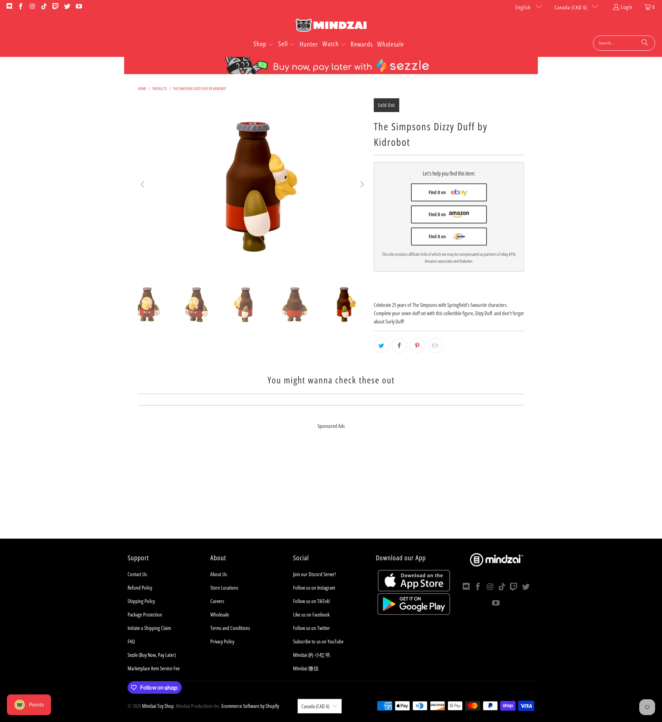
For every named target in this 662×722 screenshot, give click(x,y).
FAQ (131, 641)
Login (627, 6)
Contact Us (137, 574)
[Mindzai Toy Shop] (331, 26)
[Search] (644, 43)
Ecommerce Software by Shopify (250, 705)
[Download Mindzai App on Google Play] (414, 612)
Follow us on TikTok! (311, 601)
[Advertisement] (331, 490)
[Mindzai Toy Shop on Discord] (8, 6)
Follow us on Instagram (314, 587)
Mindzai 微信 (306, 668)
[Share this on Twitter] (381, 345)
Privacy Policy (222, 641)
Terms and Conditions (230, 627)
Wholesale (219, 614)
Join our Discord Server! (314, 574)
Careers (217, 601)
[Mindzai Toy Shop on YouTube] (78, 6)
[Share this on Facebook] (399, 345)
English (523, 7)
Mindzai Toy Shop (158, 705)
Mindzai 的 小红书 (311, 654)
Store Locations (224, 587)
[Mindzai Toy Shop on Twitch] (55, 6)
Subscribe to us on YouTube (318, 641)
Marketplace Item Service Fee (154, 668)
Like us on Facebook (311, 614)
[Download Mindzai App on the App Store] (414, 589)
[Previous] (143, 184)
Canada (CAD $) (571, 7)
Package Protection (145, 614)
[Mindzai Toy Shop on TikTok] (43, 6)
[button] (263, 44)
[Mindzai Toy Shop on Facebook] (20, 6)
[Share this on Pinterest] (417, 345)
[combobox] (624, 43)
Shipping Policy (141, 601)
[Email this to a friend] (435, 345)
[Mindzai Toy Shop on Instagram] (32, 6)
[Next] (361, 184)
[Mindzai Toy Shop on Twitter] (66, 6)
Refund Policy (140, 587)
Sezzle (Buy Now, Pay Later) (152, 654)
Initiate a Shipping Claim (149, 627)
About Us (218, 574)
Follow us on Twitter (311, 627)
